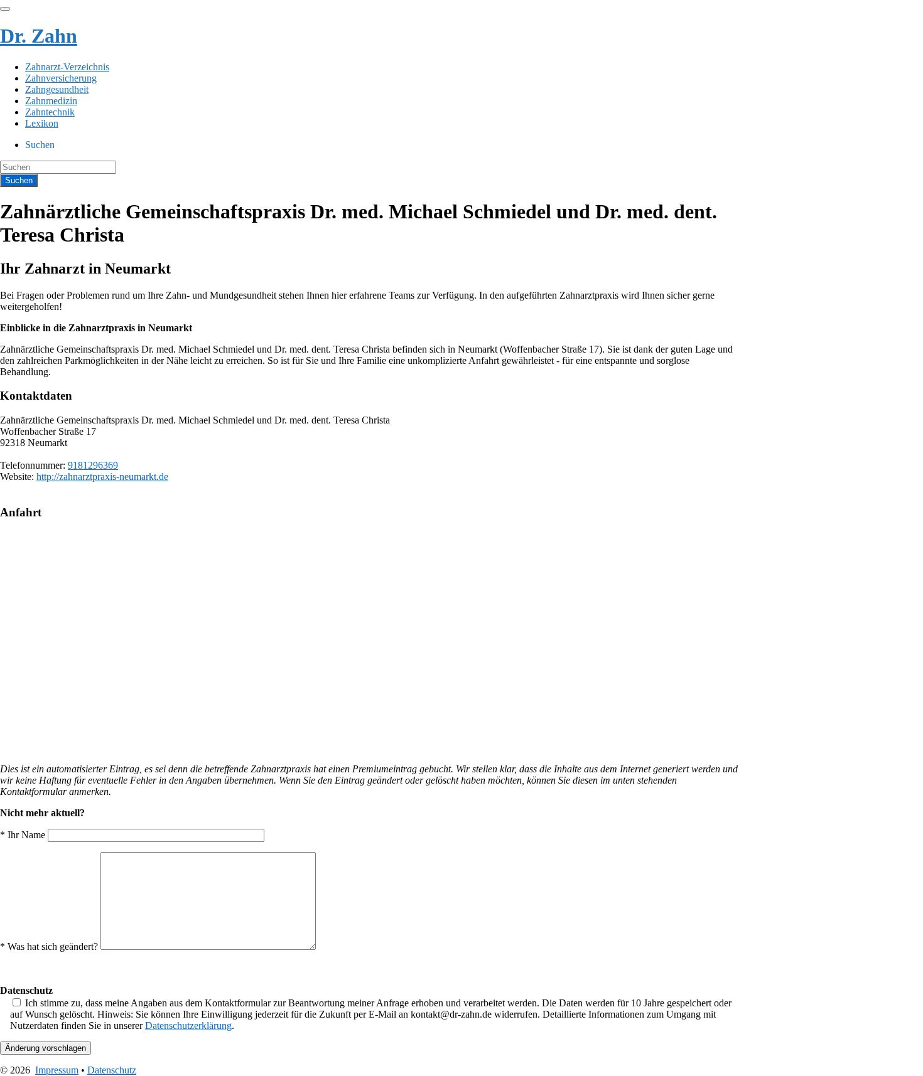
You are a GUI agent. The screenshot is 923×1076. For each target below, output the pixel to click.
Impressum (56, 1070)
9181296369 (93, 465)
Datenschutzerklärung (188, 1025)
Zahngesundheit (57, 89)
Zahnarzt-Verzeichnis (67, 66)
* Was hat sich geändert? (50, 946)
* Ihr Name (24, 834)
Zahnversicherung (61, 78)
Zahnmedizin (51, 100)
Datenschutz (111, 1070)
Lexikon (41, 123)
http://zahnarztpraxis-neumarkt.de (102, 476)
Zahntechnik (50, 112)
